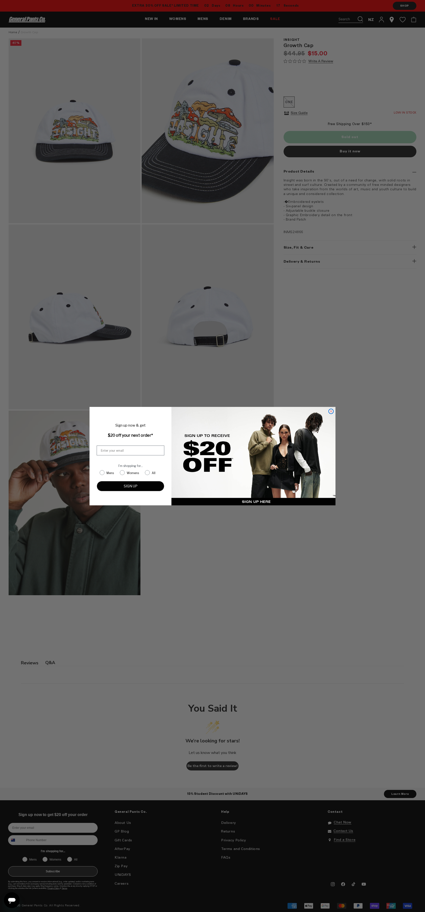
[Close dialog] (331, 411)
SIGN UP (130, 486)
